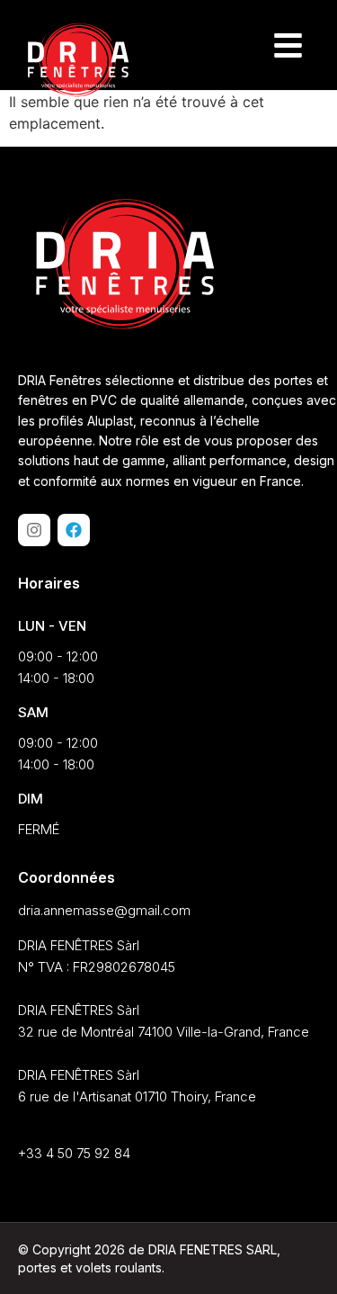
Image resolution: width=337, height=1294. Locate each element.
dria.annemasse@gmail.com (104, 910)
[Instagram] (34, 530)
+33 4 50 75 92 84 (74, 1153)
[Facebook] (74, 530)
